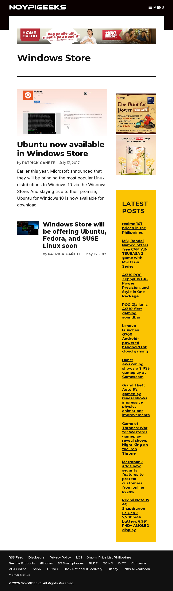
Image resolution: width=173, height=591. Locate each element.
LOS (79, 557)
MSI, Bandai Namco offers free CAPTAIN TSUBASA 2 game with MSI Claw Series (135, 253)
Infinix (36, 569)
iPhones (46, 563)
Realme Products (22, 563)
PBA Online (18, 569)
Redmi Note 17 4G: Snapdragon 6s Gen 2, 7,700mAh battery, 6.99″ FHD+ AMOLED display (135, 515)
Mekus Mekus (19, 575)
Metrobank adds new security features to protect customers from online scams (133, 477)
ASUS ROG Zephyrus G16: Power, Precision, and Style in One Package (135, 285)
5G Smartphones (71, 563)
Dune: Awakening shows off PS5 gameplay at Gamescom (136, 368)
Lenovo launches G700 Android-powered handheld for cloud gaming (135, 338)
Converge (138, 563)
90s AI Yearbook (137, 569)
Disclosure (36, 557)
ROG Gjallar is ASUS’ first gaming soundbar (135, 310)
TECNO (52, 569)
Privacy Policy (60, 557)
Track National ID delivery (82, 569)
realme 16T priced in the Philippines (134, 228)
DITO (122, 563)
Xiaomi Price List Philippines (109, 557)
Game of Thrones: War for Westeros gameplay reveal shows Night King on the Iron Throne (135, 438)
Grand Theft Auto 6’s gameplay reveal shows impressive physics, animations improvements (136, 400)
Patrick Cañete (38, 163)
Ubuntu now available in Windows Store (60, 149)
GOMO (108, 563)
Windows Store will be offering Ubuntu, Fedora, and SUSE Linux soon (74, 235)
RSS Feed (16, 557)
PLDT (93, 563)
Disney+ (113, 569)
